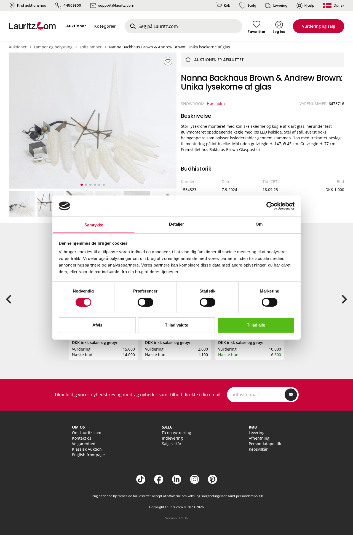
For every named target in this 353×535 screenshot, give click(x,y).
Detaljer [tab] (176, 224)
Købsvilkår (258, 449)
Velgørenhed (83, 443)
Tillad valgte (176, 325)
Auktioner (18, 46)
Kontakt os (81, 438)
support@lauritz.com (116, 5)
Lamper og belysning (53, 46)
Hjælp (309, 5)
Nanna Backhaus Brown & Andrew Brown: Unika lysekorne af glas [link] (169, 46)
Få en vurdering (176, 432)
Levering (280, 5)
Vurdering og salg (318, 26)
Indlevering (172, 438)
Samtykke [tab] (93, 225)
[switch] (145, 302)
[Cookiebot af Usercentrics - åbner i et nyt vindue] (270, 206)
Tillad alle (256, 325)
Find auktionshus (31, 5)
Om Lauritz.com (86, 432)
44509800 (72, 5)
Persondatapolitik (265, 443)
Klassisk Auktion (87, 449)
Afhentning (259, 438)
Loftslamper (91, 46)
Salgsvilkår (171, 443)
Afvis (97, 325)
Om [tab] (259, 224)
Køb (227, 5)
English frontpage (88, 454)
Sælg (251, 5)
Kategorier (105, 26)
